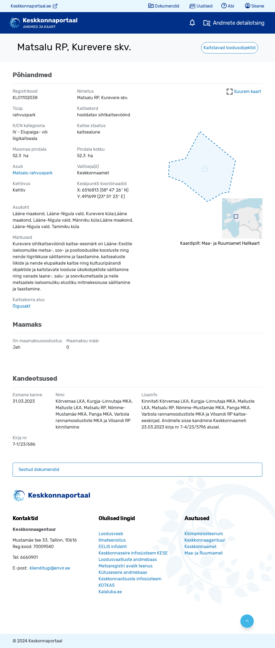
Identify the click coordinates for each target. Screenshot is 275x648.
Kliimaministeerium (203, 533)
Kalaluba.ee (110, 591)
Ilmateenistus (112, 540)
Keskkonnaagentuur (204, 540)
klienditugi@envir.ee (50, 568)
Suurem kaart (247, 91)
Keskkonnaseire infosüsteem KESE (133, 553)
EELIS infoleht (113, 546)
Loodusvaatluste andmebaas (128, 559)
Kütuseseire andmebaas (123, 572)
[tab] (137, 469)
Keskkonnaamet (200, 546)
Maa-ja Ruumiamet (203, 553)
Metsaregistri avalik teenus (126, 565)
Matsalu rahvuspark (32, 172)
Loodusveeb (111, 533)
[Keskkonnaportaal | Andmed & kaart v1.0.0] (43, 22)
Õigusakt (21, 306)
